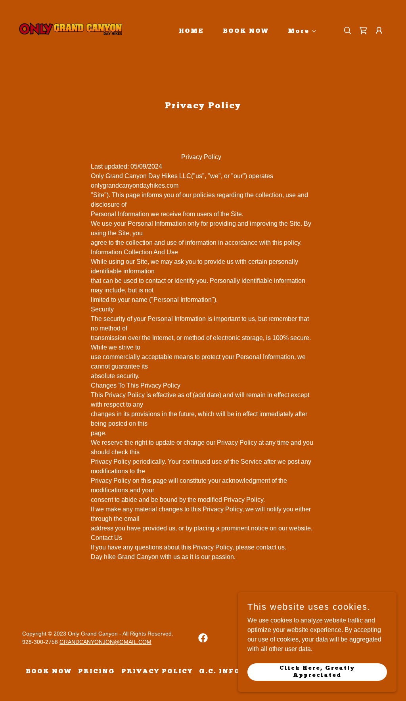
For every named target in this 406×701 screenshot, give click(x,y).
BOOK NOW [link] (246, 31)
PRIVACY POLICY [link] (157, 671)
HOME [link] (191, 31)
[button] (299, 31)
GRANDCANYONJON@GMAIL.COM (105, 642)
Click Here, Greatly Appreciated (317, 671)
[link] (70, 30)
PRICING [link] (96, 671)
